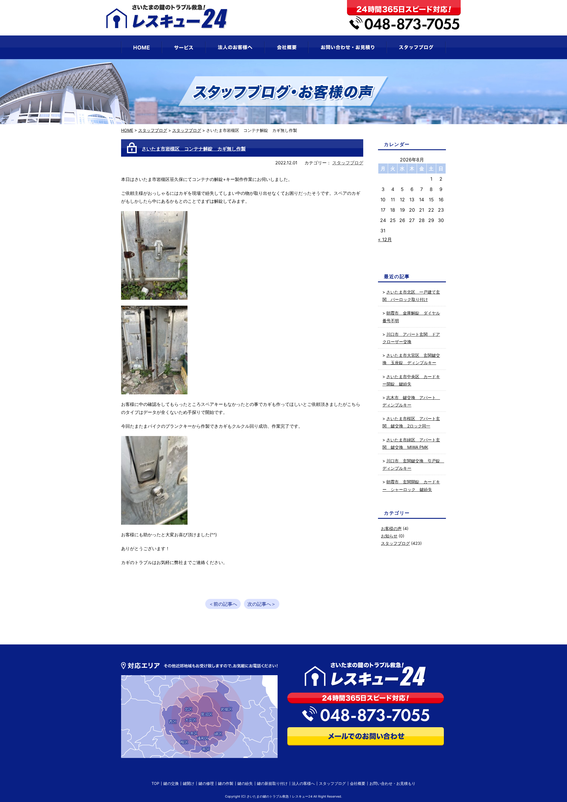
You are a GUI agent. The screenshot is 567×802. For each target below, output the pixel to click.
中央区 (192, 733)
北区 (188, 709)
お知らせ (389, 535)
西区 (173, 721)
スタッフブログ (152, 130)
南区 (206, 749)
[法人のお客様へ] (235, 47)
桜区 (184, 742)
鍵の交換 (171, 783)
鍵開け (188, 783)
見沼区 (206, 714)
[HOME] (141, 47)
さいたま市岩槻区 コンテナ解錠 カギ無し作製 (194, 149)
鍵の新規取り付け (272, 783)
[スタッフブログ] (416, 47)
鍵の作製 (225, 783)
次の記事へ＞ (261, 604)
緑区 (218, 733)
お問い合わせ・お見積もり (392, 783)
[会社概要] (286, 47)
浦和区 (202, 738)
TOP (155, 783)
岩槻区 (226, 709)
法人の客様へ (303, 783)
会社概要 (357, 783)
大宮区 (190, 719)
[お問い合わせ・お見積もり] (347, 47)
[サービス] (184, 47)
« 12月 (385, 239)
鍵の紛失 (245, 783)
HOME (127, 130)
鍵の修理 (206, 783)
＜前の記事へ (223, 604)
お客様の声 (391, 528)
